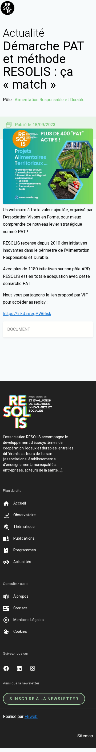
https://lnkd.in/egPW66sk (27, 313)
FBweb (31, 716)
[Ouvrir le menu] (25, 8)
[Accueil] (19, 503)
